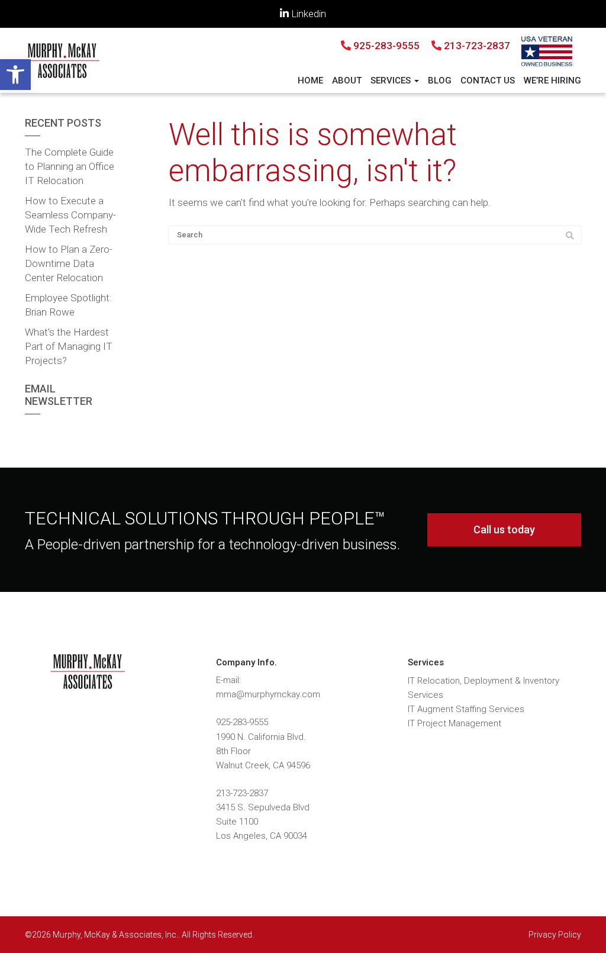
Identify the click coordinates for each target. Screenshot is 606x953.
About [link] (347, 80)
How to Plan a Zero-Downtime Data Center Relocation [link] (68, 263)
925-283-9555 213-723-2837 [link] (430, 45)
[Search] (570, 235)
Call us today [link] (504, 529)
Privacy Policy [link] (554, 934)
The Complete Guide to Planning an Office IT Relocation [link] (69, 166)
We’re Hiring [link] (552, 80)
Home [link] (310, 80)
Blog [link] (440, 80)
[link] (15, 74)
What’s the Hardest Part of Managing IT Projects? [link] (68, 346)
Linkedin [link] (307, 14)
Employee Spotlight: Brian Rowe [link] (68, 305)
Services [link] (391, 80)
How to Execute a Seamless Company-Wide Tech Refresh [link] (70, 215)
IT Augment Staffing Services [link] (466, 709)
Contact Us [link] (487, 80)
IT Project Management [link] (454, 723)
